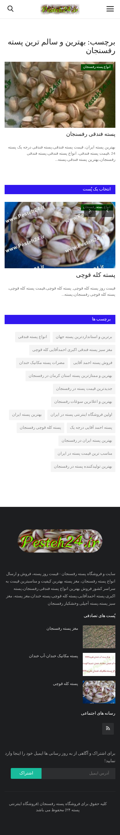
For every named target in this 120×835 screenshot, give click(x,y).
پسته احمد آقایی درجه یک (91, 428)
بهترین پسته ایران (27, 415)
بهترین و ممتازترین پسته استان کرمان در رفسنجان (70, 376)
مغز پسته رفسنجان (62, 629)
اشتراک (26, 773)
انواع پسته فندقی (32, 337)
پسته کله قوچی (95, 275)
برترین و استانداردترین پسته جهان (84, 337)
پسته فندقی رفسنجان (90, 134)
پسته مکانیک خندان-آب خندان (53, 656)
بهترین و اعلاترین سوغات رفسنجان (83, 402)
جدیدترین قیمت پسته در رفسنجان (84, 389)
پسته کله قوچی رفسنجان (40, 428)
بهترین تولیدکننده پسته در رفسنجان (83, 467)
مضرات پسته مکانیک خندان (42, 363)
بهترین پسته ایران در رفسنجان (87, 441)
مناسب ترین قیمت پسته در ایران (85, 454)
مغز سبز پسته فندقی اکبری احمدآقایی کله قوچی (72, 350)
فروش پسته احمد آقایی (92, 363)
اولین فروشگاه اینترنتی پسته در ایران (81, 415)
